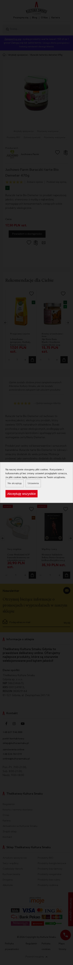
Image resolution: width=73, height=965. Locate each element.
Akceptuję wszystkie (21, 494)
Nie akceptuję (15, 483)
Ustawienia (33, 483)
